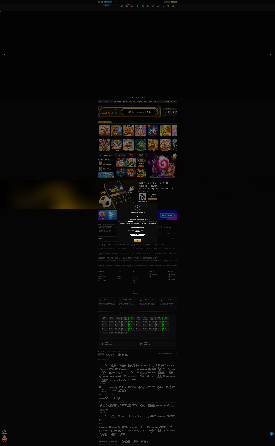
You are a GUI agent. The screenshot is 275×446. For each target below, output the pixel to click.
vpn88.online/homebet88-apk (137, 227)
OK (137, 240)
